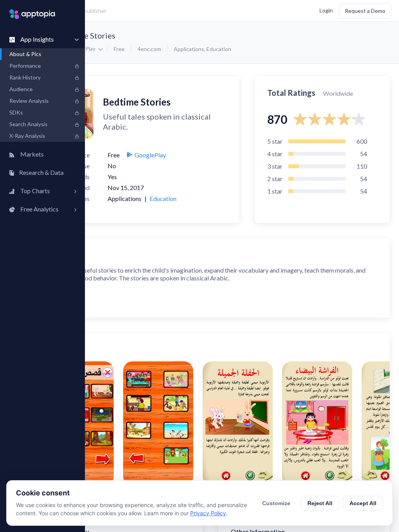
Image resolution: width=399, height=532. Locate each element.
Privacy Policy (208, 513)
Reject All (319, 503)
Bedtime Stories (86, 35)
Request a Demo (365, 10)
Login (326, 10)
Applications (189, 49)
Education (219, 49)
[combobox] (146, 11)
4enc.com (149, 49)
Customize (276, 503)
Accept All (363, 503)
